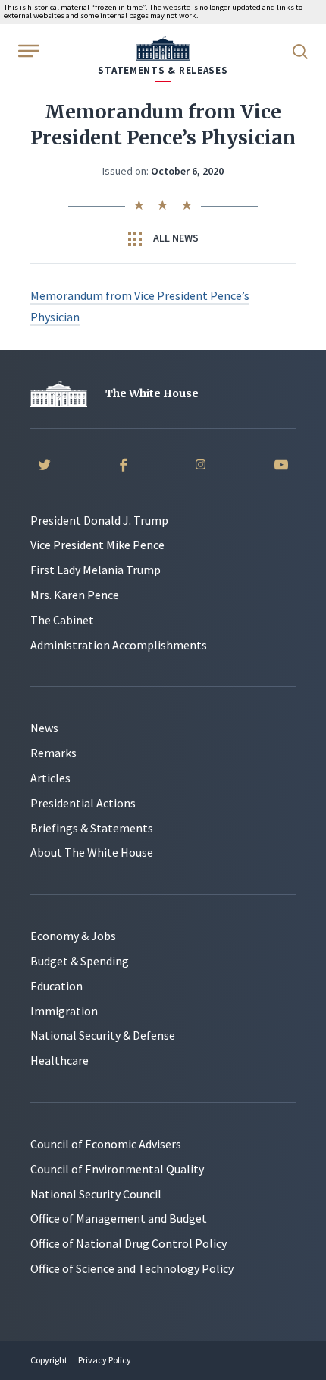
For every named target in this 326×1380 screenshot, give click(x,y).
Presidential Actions (83, 802)
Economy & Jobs (73, 935)
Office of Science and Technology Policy (132, 1268)
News (44, 727)
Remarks (53, 752)
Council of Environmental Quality (117, 1168)
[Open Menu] (27, 50)
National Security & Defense (102, 1035)
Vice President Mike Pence (97, 544)
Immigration (64, 1010)
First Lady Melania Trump (95, 569)
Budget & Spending (79, 960)
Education (56, 985)
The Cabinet (62, 619)
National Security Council (95, 1194)
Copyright (48, 1360)
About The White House (91, 852)
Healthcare (59, 1060)
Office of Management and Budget (118, 1218)
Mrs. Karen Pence (74, 594)
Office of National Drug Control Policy (128, 1243)
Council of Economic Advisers (105, 1143)
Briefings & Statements (91, 827)
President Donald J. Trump (99, 520)
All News (175, 238)
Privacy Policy (104, 1360)
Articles (50, 777)
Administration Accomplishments (118, 644)
